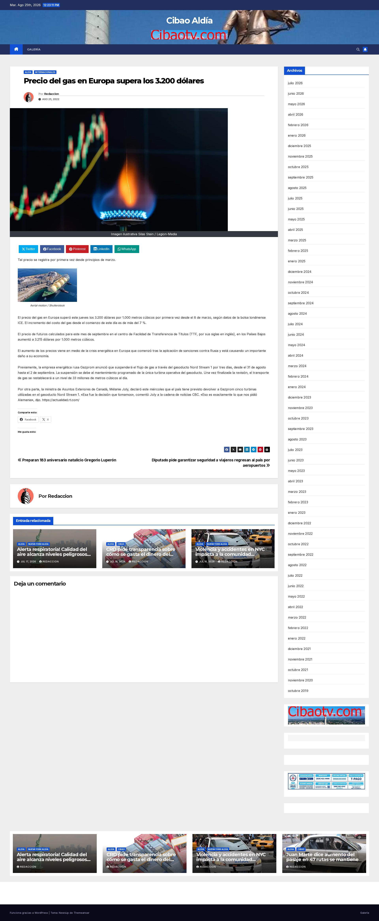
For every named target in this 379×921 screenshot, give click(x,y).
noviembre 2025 (300, 156)
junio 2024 (296, 334)
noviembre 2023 (300, 408)
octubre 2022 (298, 544)
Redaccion (51, 94)
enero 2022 (297, 638)
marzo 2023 (297, 492)
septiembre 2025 (300, 177)
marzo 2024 (297, 366)
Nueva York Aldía (38, 544)
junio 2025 (296, 209)
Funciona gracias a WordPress (29, 912)
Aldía (28, 72)
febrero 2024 (298, 376)
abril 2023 (295, 481)
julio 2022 (295, 575)
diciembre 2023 (299, 397)
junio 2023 (296, 460)
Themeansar (81, 912)
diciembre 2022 (299, 523)
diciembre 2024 (300, 272)
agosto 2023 (297, 439)
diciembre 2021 (299, 649)
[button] (358, 49)
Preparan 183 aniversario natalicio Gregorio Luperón (69, 460)
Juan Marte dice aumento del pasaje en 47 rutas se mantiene (322, 857)
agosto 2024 (297, 314)
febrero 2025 (298, 251)
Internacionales (45, 72)
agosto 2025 (297, 188)
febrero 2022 (298, 628)
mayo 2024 (296, 345)
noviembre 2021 (300, 659)
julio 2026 (295, 83)
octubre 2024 (298, 293)
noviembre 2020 (300, 680)
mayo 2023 (296, 471)
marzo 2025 (297, 240)
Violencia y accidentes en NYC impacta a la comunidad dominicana (230, 554)
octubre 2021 (298, 670)
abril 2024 (296, 355)
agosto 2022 (297, 565)
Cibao (121, 544)
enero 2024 (297, 387)
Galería (34, 49)
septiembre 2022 (300, 554)
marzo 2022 (297, 617)
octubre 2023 (298, 418)
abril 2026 (295, 114)
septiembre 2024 (301, 303)
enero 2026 (297, 135)
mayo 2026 (296, 104)
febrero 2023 (298, 502)
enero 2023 (297, 513)
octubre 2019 (298, 691)
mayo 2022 (296, 596)
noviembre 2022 (300, 534)
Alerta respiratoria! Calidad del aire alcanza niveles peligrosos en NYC (52, 554)
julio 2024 (295, 324)
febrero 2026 (298, 125)
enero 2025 (297, 261)
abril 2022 (295, 607)
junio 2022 (296, 586)
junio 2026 (296, 93)
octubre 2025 (298, 167)
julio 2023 (295, 450)
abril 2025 (295, 230)
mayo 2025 (296, 219)
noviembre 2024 (300, 282)
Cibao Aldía (189, 20)
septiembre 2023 (300, 429)
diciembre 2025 (299, 146)
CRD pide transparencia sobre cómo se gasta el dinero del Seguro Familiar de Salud (140, 554)
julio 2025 (295, 198)
